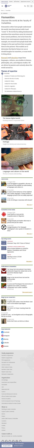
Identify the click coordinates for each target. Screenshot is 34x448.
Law (3, 387)
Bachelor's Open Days (7, 369)
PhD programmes (6, 360)
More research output (27, 292)
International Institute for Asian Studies (11, 403)
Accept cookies (7, 446)
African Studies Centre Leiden (9, 396)
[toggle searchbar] (25, 6)
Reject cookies (19, 446)
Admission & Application (7, 374)
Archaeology (5, 380)
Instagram (5, 336)
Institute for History (9, 81)
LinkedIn (5, 343)
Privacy (3, 428)
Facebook (5, 332)
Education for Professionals (8, 362)
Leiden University (4, 1)
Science (3, 391)
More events (29, 261)
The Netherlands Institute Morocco (13, 91)
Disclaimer (4, 423)
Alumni (3, 414)
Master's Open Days (6, 372)
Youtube (4, 346)
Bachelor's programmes (7, 355)
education (14, 58)
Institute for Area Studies (11, 83)
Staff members (16, 1)
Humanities (6, 73)
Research (4, 58)
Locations (4, 421)
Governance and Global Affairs (9, 382)
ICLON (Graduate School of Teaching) (11, 401)
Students (11, 1)
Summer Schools (6, 365)
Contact (3, 430)
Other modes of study (7, 367)
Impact (3, 416)
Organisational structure (25, 1)
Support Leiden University (8, 411)
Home (2, 10)
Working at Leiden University (9, 409)
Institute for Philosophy (10, 89)
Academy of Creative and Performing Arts (15, 76)
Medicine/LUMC (5, 389)
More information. (19, 443)
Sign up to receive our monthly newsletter (12, 436)
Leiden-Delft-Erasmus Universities (10, 418)
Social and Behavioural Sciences (9, 394)
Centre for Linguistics (10, 86)
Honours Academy (6, 398)
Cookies (3, 425)
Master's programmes (7, 358)
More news (29, 204)
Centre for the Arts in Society (12, 78)
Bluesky (4, 339)
